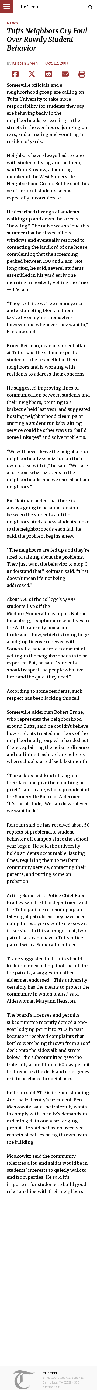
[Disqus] (48, 1283)
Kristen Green (25, 63)
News (12, 23)
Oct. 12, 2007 (56, 63)
